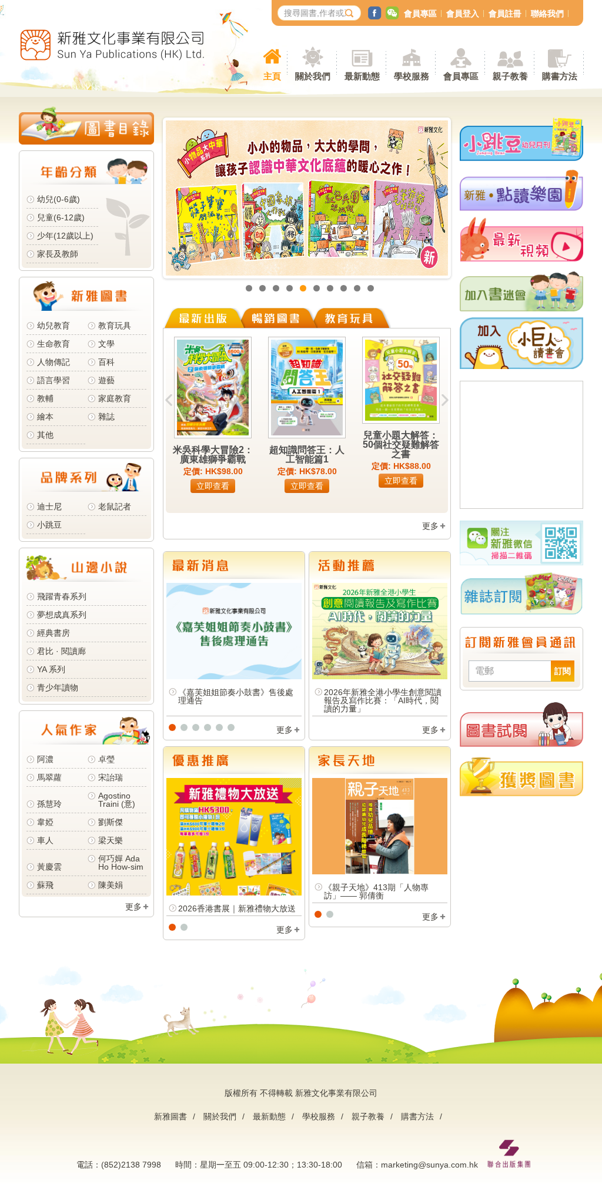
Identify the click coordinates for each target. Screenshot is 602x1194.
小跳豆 (49, 524)
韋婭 (45, 822)
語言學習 (53, 380)
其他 (45, 435)
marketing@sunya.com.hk (429, 1164)
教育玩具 (114, 325)
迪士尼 (49, 506)
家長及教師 (57, 254)
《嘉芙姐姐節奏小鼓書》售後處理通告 (235, 696)
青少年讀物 (57, 687)
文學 (106, 343)
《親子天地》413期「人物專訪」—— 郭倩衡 (376, 891)
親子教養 (368, 1116)
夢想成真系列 (61, 614)
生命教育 (53, 343)
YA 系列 (51, 669)
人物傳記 (53, 362)
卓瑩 (106, 759)
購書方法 (417, 1116)
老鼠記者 (114, 506)
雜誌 (106, 416)
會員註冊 (505, 13)
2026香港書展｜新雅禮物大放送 (237, 908)
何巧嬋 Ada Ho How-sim (120, 862)
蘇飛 (45, 885)
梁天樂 (110, 840)
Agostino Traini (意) (116, 800)
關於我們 (219, 1116)
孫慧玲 (49, 804)
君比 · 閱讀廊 (61, 651)
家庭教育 (114, 398)
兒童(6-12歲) (63, 217)
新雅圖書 (170, 1116)
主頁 (272, 76)
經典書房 (53, 633)
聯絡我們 (547, 13)
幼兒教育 (53, 325)
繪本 (45, 416)
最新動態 (269, 1116)
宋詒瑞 (110, 777)
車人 (45, 840)
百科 (106, 362)
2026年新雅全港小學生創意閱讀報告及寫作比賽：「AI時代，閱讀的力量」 (383, 700)
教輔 (45, 398)
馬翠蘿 (49, 777)
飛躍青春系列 (61, 596)
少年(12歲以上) (65, 235)
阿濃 (45, 759)
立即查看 (212, 486)
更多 (133, 907)
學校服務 (411, 76)
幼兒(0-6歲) (58, 199)
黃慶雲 (49, 866)
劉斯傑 (110, 822)
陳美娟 (110, 885)
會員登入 (462, 13)
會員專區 (420, 13)
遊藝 (106, 380)
